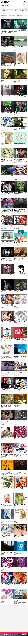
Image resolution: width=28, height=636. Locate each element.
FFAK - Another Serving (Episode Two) (5, 389)
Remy (2, 130)
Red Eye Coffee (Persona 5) (19, 437)
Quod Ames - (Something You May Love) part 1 (20, 488)
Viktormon (16, 391)
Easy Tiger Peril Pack (5, 405)
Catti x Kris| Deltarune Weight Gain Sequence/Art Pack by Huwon (20, 422)
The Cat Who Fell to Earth (6, 128)
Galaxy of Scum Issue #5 (19, 226)
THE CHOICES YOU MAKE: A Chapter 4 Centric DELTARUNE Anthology (7, 210)
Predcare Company (17, 569)
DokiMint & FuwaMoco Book (20, 305)
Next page (13, 606)
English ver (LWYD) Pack (19, 454)
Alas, (15, 552)
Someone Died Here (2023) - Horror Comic (6, 421)
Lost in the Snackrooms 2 (6, 175)
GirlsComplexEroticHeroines (6, 338)
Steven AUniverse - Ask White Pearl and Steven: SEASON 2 (7, 584)
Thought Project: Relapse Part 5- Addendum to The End (7, 30)
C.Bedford (2, 457)
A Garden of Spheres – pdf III (20, 520)
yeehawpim (16, 50)
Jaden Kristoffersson (17, 585)
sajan (15, 554)
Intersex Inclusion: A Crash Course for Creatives (6, 356)
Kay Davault (3, 307)
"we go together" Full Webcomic (18, 47)
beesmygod (3, 261)
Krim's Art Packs (3, 177)
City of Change (17, 128)
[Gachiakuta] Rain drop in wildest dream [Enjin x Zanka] (7, 520)
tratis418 (15, 474)
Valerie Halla (16, 244)
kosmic (15, 375)
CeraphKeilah (3, 375)
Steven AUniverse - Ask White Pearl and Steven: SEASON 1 (7, 193)
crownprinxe (16, 341)
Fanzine (2, 12)
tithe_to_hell (16, 491)
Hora (15, 539)
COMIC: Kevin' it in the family (20, 63)
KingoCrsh (2, 407)
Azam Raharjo (3, 424)
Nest (2, 80)
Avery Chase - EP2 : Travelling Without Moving (7, 455)
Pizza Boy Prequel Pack (5, 487)
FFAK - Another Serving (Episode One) (19, 372)
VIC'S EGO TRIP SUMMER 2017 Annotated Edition (7, 471)
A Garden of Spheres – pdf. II (20, 504)
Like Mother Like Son (5, 275)
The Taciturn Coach (4, 95)
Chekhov (2, 195)
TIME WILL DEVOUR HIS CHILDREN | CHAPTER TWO (20, 356)
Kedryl (2, 66)
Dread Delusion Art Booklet (20, 290)
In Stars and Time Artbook (19, 321)
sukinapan (16, 145)
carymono (2, 522)
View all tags (8, 12)
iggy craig (2, 602)
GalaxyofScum (3, 228)
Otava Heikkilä (16, 357)
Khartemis (2, 324)
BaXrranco (16, 65)
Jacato (2, 570)
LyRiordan (2, 33)
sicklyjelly (16, 440)
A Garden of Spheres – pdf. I (6, 143)
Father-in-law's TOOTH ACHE (20, 583)
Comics (15, 10)
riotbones (2, 81)
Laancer (15, 456)
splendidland (16, 603)
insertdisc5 (16, 325)
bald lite (2, 504)
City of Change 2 (17, 30)
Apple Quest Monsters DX (19, 600)
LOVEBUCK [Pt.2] (4, 567)
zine (20, 10)
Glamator (2, 114)
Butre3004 (2, 554)
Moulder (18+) (3, 46)
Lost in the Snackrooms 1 (19, 258)
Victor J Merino (3, 474)
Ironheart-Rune (17, 212)
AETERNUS (3, 159)
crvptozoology (3, 506)
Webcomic (24, 10)
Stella (1, 277)
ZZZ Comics (16, 31)
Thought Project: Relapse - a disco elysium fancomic (20, 96)
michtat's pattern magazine (19, 143)
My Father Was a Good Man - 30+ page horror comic (20, 339)
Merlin (15, 179)
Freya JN (2, 49)
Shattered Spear (17, 405)
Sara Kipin (16, 114)
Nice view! (16, 274)
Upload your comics (15, 15)
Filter (26, 4)
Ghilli (15, 276)
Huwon (15, 424)
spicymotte (2, 291)
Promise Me (16, 112)
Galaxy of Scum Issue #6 (5, 226)
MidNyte (15, 162)
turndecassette (3, 144)
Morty (2, 341)
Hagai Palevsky (3, 244)
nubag (2, 98)
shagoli (2, 358)
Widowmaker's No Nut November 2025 (5, 372)
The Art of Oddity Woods (6, 305)
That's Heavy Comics (4, 490)
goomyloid (2, 161)
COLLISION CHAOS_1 (5, 600)
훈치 (1, 438)
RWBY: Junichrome (5, 321)
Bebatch (15, 308)
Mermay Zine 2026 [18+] (6, 290)
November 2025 (4, 437)
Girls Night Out (17, 567)
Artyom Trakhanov (17, 291)
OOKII (2, 537)
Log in (25, 1)
